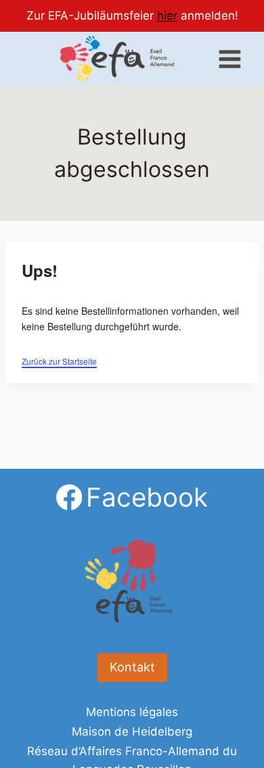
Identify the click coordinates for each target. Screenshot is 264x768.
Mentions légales (132, 712)
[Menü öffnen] (229, 59)
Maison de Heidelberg (132, 731)
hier (167, 15)
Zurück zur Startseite (59, 361)
